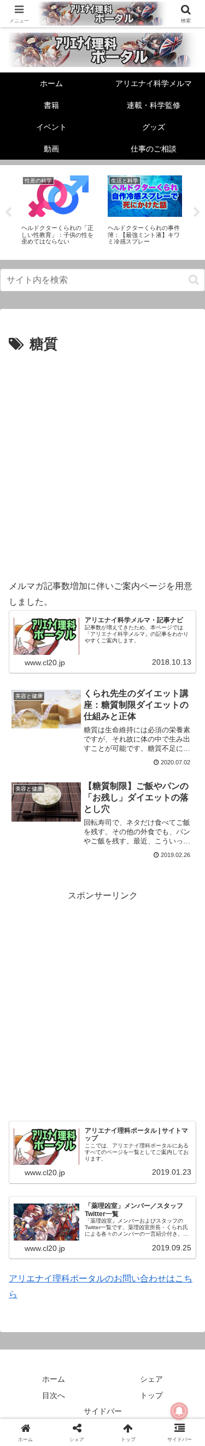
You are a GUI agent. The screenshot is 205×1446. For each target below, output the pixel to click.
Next (196, 212)
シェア (151, 1379)
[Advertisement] (102, 464)
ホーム (53, 1379)
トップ (151, 1395)
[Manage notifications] (179, 1411)
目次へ (53, 1395)
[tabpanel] (58, 211)
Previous (8, 212)
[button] (193, 280)
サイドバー (103, 1411)
